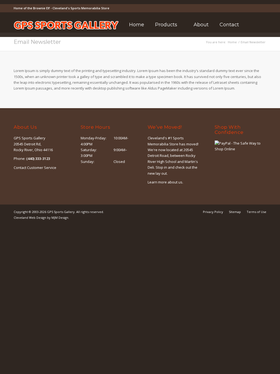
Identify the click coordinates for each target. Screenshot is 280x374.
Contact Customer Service (35, 167)
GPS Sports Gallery (61, 212)
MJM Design (59, 217)
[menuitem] (137, 25)
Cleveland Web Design (30, 217)
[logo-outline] (66, 33)
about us (175, 182)
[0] (264, 25)
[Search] (251, 25)
